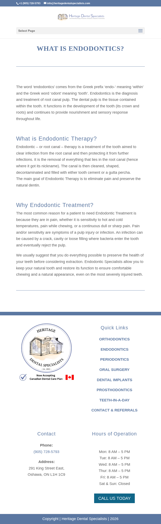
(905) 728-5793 (46, 452)
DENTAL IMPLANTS (114, 380)
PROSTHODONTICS (114, 390)
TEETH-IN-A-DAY (114, 400)
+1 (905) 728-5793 (29, 3)
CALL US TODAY (114, 498)
